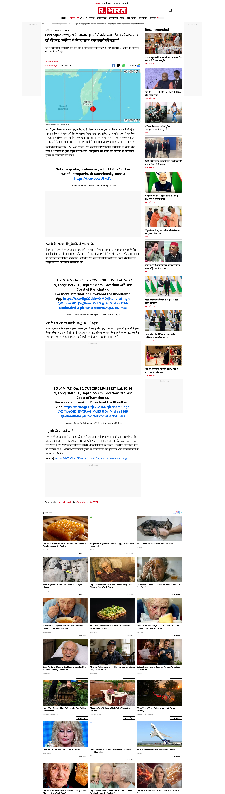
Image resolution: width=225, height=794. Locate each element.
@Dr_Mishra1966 (114, 303)
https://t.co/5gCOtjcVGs (82, 407)
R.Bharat (97, 3)
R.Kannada (125, 3)
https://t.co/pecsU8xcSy (92, 178)
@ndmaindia (69, 307)
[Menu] (169, 10)
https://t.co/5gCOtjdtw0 (82, 298)
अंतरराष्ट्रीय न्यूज (51, 65)
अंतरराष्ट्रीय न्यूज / (57, 24)
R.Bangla (117, 3)
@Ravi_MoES (91, 303)
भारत (146, 133)
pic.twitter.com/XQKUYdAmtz (103, 307)
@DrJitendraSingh (115, 298)
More (159, 18)
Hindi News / (46, 24)
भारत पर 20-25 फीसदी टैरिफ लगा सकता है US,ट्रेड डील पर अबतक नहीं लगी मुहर (92, 458)
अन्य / (65, 24)
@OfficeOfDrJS (69, 303)
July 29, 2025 (110, 185)
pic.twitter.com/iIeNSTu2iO (103, 416)
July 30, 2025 (117, 314)
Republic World (107, 3)
